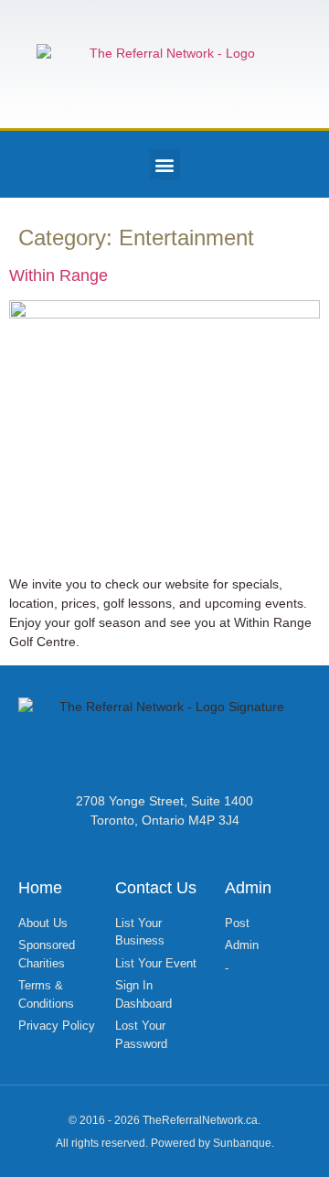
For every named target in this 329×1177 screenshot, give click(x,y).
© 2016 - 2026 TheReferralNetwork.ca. (164, 1120)
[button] (165, 164)
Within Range (58, 275)
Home (40, 888)
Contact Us (155, 888)
